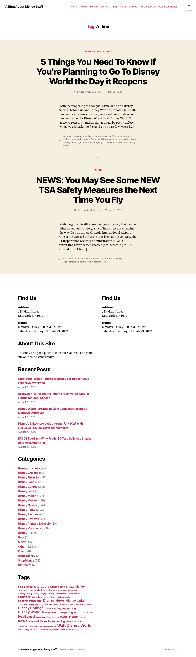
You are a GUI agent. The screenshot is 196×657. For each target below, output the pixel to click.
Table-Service (25, 626)
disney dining (25, 593)
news (118, 258)
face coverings (123, 139)
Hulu (21, 537)
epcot (77, 612)
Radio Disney (26, 556)
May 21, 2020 (115, 210)
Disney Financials (29, 477)
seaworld (69, 622)
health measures (107, 258)
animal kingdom (27, 586)
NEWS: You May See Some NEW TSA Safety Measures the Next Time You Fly (98, 190)
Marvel (105, 6)
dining (71, 587)
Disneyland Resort (40, 597)
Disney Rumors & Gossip (34, 523)
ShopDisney (26, 560)
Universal (38, 626)
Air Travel (68, 258)
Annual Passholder (114, 136)
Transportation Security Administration (82, 261)
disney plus (22, 605)
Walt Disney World (74, 625)
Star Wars (24, 565)
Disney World (29, 612)
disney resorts (53, 604)
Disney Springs (30, 608)
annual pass (98, 136)
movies (83, 617)
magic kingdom (69, 616)
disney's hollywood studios (44, 590)
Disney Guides (27, 486)
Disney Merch (27, 496)
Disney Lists (26, 491)
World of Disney (72, 630)
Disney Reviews (28, 519)
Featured (74, 142)
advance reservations (73, 136)
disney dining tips (40, 594)
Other (107, 51)
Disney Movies (28, 500)
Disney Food (26, 482)
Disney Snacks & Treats (83, 605)
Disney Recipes (28, 514)
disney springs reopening (60, 608)
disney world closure (80, 139)
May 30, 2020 (115, 92)
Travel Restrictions (114, 142)
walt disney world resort (53, 629)
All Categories (148, 6)
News (84, 6)
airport (84, 258)
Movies (94, 6)
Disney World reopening (102, 139)
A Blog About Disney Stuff (24, 6)
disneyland (24, 596)
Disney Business (29, 468)
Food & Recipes (128, 6)
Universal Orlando (49, 626)
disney (80, 586)
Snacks (78, 621)
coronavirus (41, 587)
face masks (88, 613)
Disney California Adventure (69, 590)
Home (74, 6)
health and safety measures (47, 617)
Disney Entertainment (58, 594)
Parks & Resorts (40, 621)
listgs (100, 142)
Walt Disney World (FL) (28, 630)
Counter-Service (57, 586)
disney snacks (67, 605)
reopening (58, 621)
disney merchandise (29, 600)
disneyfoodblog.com (90, 92)
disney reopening (36, 605)
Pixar (114, 6)
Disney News (26, 505)
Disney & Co (22, 590)
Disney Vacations (29, 528)
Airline (88, 136)
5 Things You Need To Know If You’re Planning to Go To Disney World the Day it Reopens (98, 71)
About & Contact (168, 6)
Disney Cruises (28, 472)
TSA (104, 261)
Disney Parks (93, 51)
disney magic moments (60, 597)
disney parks (75, 600)
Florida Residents (88, 142)
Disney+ (23, 533)
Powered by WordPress (72, 649)
